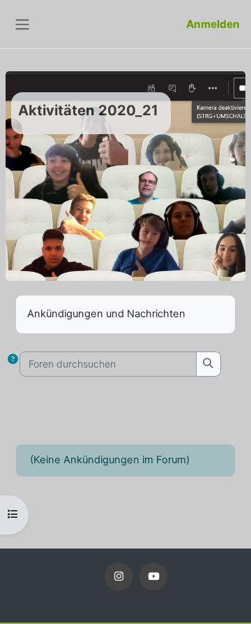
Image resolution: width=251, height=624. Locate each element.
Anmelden (213, 24)
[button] (13, 364)
